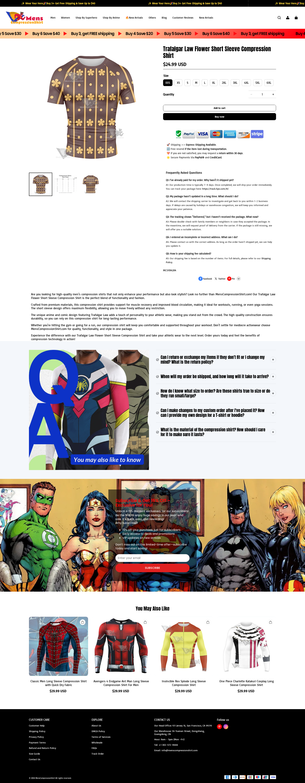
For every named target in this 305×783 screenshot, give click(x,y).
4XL (246, 82)
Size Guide (34, 753)
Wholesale (97, 742)
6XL (269, 82)
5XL (257, 82)
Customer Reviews (182, 17)
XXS (167, 82)
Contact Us (34, 759)
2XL (224, 82)
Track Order (98, 753)
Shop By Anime (111, 17)
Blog (164, 17)
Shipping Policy (37, 731)
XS (178, 82)
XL (213, 82)
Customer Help (36, 725)
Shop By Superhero (86, 17)
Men (52, 17)
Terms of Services (101, 736)
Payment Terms (37, 742)
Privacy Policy (36, 736)
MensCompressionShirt (45, 778)
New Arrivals (206, 17)
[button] (279, 17)
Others (152, 17)
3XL (235, 82)
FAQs (94, 747)
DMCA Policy (98, 731)
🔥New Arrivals (134, 17)
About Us (96, 725)
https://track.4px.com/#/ (215, 188)
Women (65, 17)
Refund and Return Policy (42, 747)
